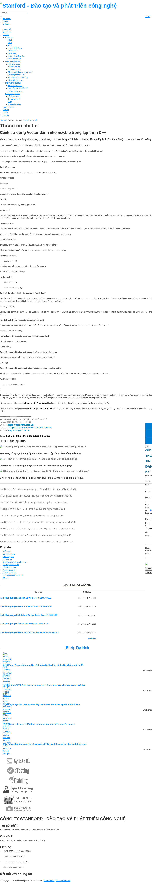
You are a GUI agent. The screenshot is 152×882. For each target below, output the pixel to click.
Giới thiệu (7, 32)
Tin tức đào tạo (14, 67)
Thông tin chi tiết (30, 120)
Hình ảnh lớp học (15, 86)
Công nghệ (12, 51)
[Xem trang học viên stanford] (18, 799)
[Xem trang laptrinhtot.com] (18, 761)
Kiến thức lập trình (12, 94)
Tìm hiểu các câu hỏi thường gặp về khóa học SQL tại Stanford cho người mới (37, 528)
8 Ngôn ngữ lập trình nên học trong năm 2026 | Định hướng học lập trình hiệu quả (44, 744)
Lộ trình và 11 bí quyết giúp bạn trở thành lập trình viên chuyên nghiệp (39, 724)
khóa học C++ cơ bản (35, 403)
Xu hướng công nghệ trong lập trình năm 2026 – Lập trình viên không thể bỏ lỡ (43, 665)
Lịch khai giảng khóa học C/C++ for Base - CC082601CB (26, 606)
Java (10, 43)
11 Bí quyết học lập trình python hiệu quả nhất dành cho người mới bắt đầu (36, 495)
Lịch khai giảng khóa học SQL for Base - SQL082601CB (25, 598)
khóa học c (28, 435)
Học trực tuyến (8, 107)
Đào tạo (6, 35)
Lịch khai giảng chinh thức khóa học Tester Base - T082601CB (28, 615)
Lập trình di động (15, 48)
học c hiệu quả (42, 435)
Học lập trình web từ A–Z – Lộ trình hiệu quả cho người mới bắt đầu (32, 508)
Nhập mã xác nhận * (148, 550)
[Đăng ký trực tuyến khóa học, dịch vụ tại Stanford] (148, 440)
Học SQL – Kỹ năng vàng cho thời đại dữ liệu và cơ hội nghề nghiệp (32, 515)
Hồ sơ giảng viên (15, 91)
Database (12, 53)
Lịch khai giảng (14, 64)
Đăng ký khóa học (15, 80)
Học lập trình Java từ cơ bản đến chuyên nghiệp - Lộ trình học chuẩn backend (36, 541)
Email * (148, 492)
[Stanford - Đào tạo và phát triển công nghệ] (58, 5)
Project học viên (14, 69)
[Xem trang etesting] (18, 770)
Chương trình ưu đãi (16, 75)
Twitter (5, 21)
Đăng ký (6, 578)
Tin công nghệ (14, 99)
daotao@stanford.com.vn (13, 867)
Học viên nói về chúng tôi (18, 88)
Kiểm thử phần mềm (16, 56)
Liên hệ (6, 115)
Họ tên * (148, 476)
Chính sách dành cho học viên (20, 72)
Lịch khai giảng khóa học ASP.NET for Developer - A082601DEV (29, 632)
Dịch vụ (6, 110)
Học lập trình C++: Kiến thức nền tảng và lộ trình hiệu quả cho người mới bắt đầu (38, 489)
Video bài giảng (14, 104)
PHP (10, 45)
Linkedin (6, 24)
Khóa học (9, 37)
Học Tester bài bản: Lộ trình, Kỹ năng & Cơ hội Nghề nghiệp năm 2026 (33, 502)
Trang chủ (7, 29)
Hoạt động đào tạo (12, 61)
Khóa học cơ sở (14, 59)
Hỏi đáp (6, 112)
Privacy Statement (63, 881)
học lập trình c (13, 435)
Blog (10, 102)
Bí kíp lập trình (13, 96)
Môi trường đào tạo (13, 83)
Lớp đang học (8, 557)
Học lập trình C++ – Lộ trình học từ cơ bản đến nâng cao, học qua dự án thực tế (38, 522)
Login (147, 17)
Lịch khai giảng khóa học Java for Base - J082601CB (24, 624)
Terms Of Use (49, 881)
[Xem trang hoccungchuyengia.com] (18, 789)
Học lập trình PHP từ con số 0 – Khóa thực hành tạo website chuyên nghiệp (36, 535)
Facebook (7, 19)
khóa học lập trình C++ (40, 408)
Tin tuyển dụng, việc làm (18, 78)
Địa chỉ (148, 497)
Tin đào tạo (7, 559)
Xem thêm (92, 639)
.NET (10, 40)
